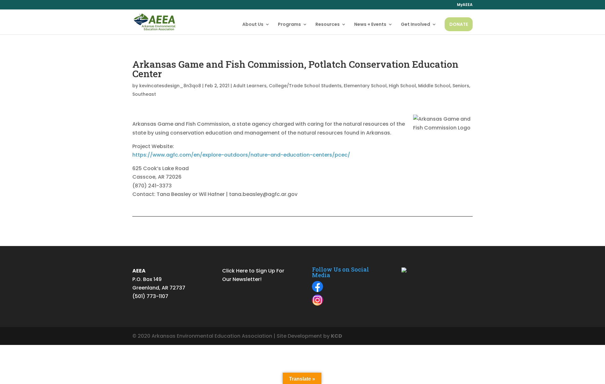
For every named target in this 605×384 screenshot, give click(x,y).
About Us (252, 24)
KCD (336, 336)
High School (402, 86)
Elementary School (365, 86)
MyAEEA (465, 5)
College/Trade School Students (305, 86)
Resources (327, 24)
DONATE (458, 24)
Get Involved (415, 24)
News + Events (370, 24)
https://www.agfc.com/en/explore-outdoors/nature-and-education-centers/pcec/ (241, 154)
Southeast (144, 94)
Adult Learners (250, 86)
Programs (289, 24)
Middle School (434, 86)
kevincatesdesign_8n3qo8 (170, 86)
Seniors (460, 86)
